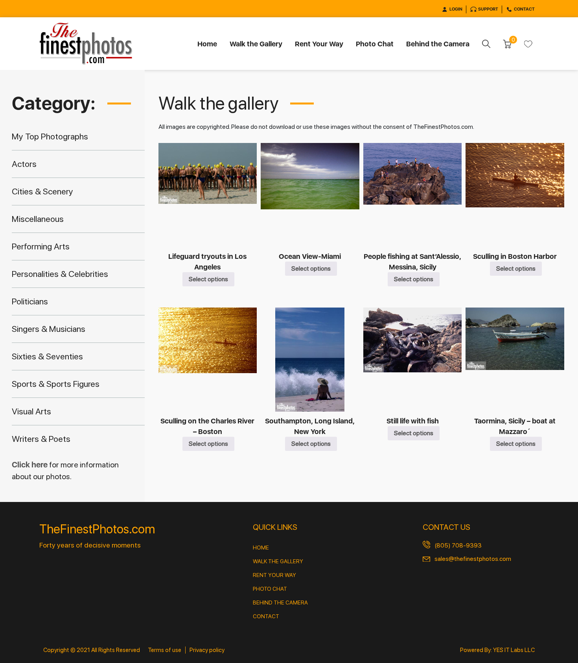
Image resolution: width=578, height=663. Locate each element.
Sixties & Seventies (47, 356)
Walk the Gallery (256, 44)
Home (207, 44)
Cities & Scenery (42, 191)
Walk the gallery (278, 561)
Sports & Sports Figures (55, 384)
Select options (208, 279)
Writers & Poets (41, 439)
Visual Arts (31, 411)
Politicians (30, 301)
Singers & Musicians (48, 329)
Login (455, 9)
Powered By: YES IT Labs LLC (497, 650)
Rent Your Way (319, 44)
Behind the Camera (437, 44)
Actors (24, 164)
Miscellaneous (38, 219)
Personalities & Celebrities (60, 274)
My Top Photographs (50, 136)
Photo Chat (375, 44)
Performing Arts (41, 246)
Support (488, 9)
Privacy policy (207, 650)
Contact (524, 9)
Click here (30, 464)
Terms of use (164, 650)
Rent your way (274, 575)
